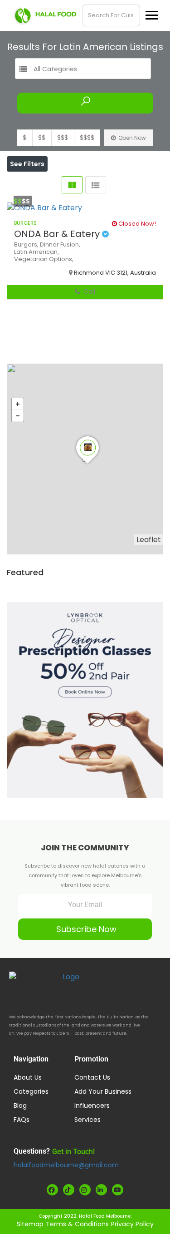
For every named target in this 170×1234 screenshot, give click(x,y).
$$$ (62, 137)
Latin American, (36, 251)
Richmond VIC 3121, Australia (115, 272)
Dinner (50, 244)
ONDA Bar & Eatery (58, 233)
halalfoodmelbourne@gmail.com (66, 1165)
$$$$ (87, 137)
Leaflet (148, 539)
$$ (41, 137)
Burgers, (27, 244)
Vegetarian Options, (43, 259)
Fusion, (70, 244)
